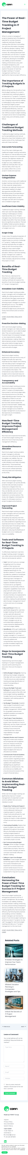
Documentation (9, 1124)
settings (22, 1149)
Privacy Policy (8, 1122)
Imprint (6, 1119)
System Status (8, 1126)
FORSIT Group (14, 1114)
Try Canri (8, 922)
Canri (14, 298)
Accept (4, 1152)
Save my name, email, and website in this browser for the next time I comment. (13, 1086)
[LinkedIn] (5, 1141)
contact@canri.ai (10, 1135)
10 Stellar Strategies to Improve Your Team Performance (14, 962)
